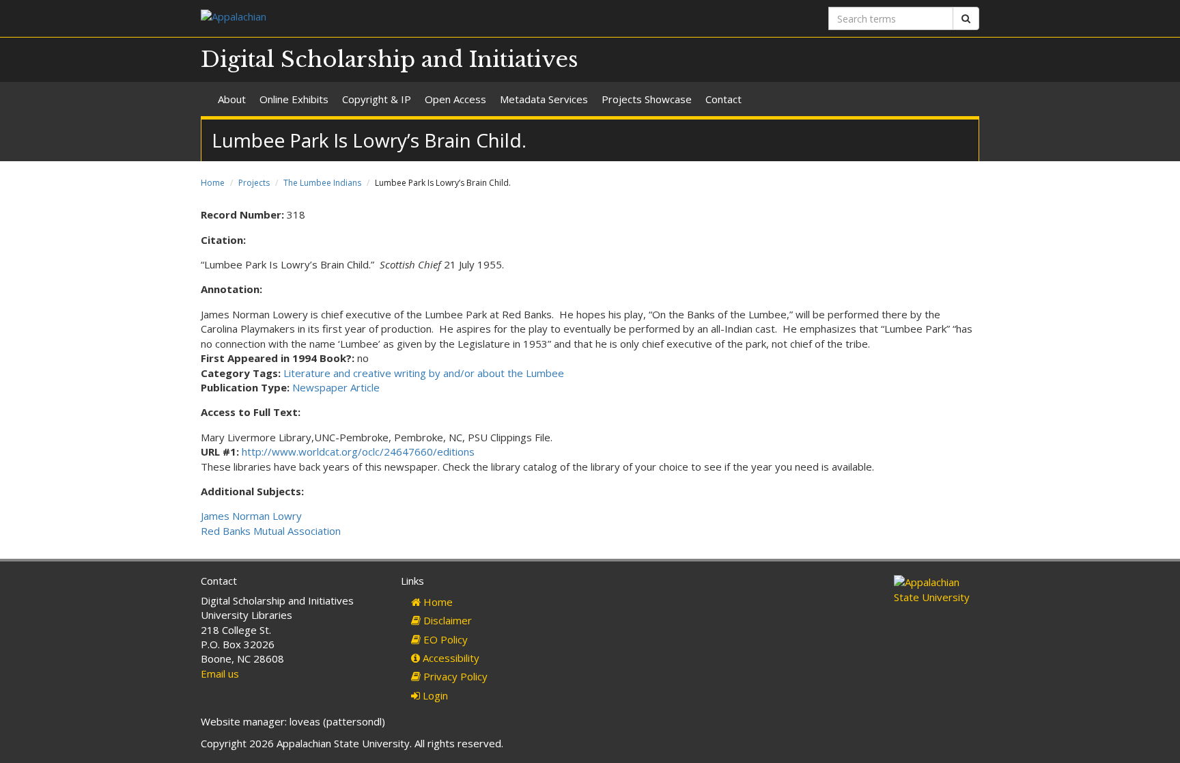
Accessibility (449, 658)
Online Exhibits (293, 99)
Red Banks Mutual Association (271, 531)
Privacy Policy (454, 676)
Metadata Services (544, 99)
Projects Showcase (647, 99)
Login (434, 695)
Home (213, 183)
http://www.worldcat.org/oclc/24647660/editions (358, 451)
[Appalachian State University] (390, 18)
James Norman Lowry (251, 516)
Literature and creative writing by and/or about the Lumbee (423, 373)
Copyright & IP (376, 99)
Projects (254, 183)
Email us (220, 673)
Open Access (455, 99)
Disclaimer (446, 620)
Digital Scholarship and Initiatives (389, 59)
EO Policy (444, 639)
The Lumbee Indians (322, 183)
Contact (723, 99)
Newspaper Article (336, 387)
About (232, 99)
